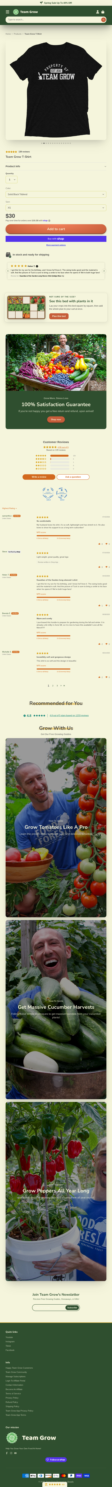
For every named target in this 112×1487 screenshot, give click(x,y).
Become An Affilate (14, 1389)
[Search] (103, 19)
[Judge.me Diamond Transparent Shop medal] (61, 493)
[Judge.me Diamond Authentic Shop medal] (48, 493)
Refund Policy (12, 1402)
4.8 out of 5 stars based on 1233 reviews (69, 715)
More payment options (56, 245)
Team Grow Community (16, 1372)
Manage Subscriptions (16, 1376)
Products (17, 34)
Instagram (10, 1341)
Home (8, 34)
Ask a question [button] (73, 477)
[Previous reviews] (8, 271)
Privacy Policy (12, 1398)
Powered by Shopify (65, 1482)
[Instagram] (11, 1453)
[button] (56, 270)
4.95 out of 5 (63, 447)
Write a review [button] (39, 477)
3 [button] (57, 686)
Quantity (10, 173)
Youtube (9, 1337)
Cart (102, 12)
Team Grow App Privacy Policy (19, 1411)
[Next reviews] (104, 271)
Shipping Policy (12, 1406)
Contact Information (14, 1385)
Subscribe (72, 1307)
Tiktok (8, 1346)
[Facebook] (7, 1453)
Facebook (10, 1350)
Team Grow (51, 1482)
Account (97, 12)
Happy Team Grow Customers (19, 1368)
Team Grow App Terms (16, 1415)
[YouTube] (15, 1453)
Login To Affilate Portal (15, 1381)
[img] (42, 517)
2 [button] (52, 686)
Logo (25, 12)
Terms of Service (13, 1393)
